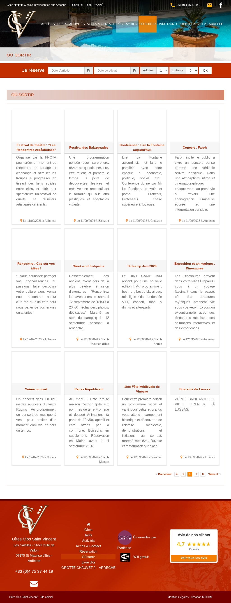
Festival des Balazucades (89, 147)
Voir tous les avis (194, 558)
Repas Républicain (89, 389)
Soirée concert (36, 389)
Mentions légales (178, 597)
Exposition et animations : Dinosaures (194, 266)
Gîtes (88, 530)
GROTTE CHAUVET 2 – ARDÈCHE (88, 568)
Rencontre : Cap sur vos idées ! (36, 266)
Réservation (88, 551)
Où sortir (88, 557)
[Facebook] (220, 5)
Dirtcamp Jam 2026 (142, 266)
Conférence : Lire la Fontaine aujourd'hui (142, 147)
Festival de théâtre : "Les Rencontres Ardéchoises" (36, 147)
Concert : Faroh (195, 147)
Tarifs (88, 535)
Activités (88, 540)
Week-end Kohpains (88, 266)
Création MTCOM (201, 597)
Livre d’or (88, 562)
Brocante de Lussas (194, 389)
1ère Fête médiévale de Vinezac (142, 389)
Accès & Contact (88, 546)
